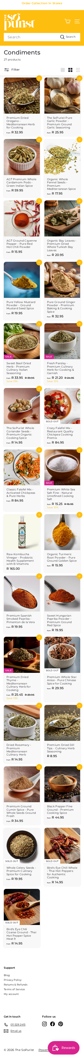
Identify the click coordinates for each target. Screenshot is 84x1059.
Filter (15, 69)
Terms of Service (14, 989)
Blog (7, 975)
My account (11, 994)
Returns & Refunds (15, 984)
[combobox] (42, 37)
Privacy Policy (13, 979)
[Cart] (67, 21)
